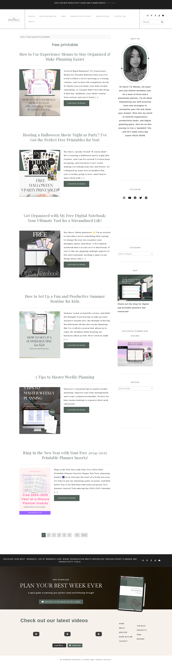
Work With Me (103, 16)
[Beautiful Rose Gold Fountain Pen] (67, 642)
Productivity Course (80, 16)
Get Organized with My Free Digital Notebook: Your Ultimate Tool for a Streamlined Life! (65, 218)
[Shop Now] (135, 288)
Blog (30, 16)
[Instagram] (147, 15)
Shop (63, 16)
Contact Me (120, 16)
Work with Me (126, 637)
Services (123, 632)
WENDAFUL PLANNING (81, 660)
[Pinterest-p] (151, 15)
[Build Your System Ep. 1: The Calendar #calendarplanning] (98, 642)
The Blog (141, 626)
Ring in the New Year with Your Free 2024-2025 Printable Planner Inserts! (65, 455)
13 (77, 535)
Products (142, 630)
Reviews (141, 639)
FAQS (139, 635)
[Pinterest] (146, 197)
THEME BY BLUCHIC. (103, 660)
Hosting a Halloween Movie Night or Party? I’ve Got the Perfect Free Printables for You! (65, 137)
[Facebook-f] (155, 15)
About (31, 22)
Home (23, 37)
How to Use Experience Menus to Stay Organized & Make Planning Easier (65, 56)
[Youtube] (163, 15)
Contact (123, 641)
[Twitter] (140, 197)
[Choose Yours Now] (135, 366)
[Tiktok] (159, 15)
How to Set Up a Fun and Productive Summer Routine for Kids (65, 299)
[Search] (162, 22)
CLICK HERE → (112, 3)
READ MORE (138, 135)
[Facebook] (135, 197)
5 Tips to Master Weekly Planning (64, 376)
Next (84, 535)
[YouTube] (129, 197)
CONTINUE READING (76, 103)
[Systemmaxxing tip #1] (36, 642)
